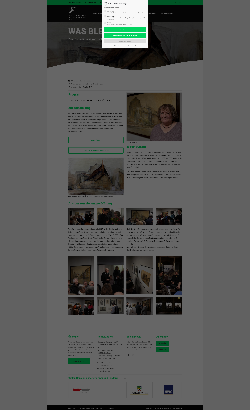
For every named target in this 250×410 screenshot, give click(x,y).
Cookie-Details (132, 46)
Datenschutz (117, 46)
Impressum (124, 46)
